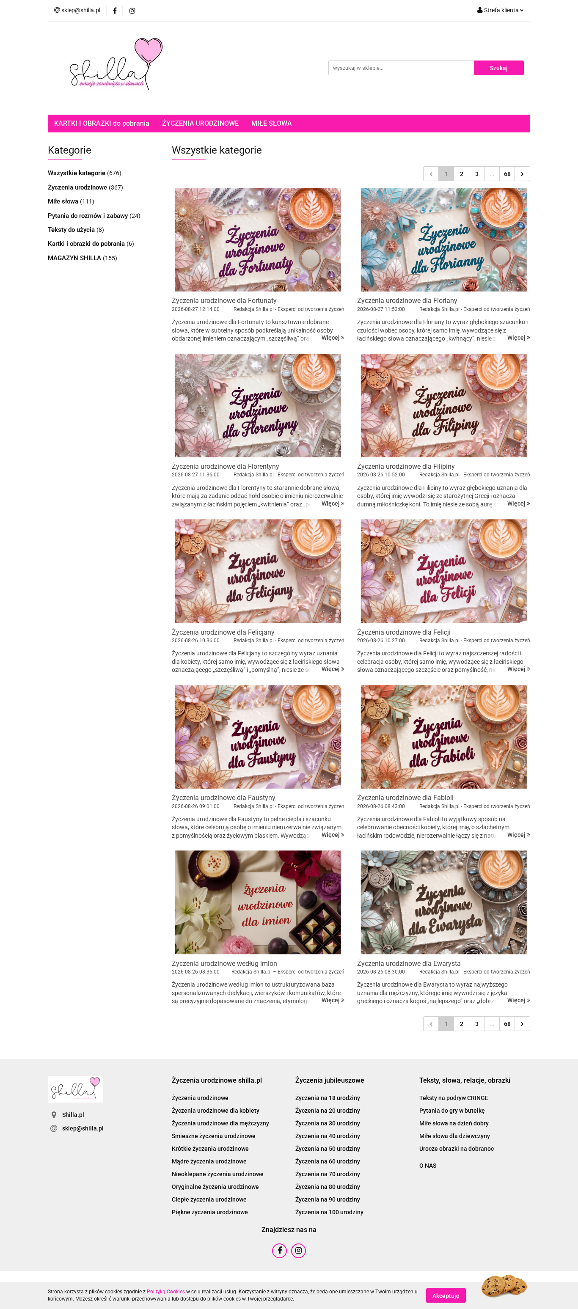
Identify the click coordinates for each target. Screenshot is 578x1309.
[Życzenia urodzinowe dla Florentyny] (258, 405)
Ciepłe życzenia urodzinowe (209, 1199)
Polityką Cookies (166, 1292)
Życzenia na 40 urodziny (327, 1136)
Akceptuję (446, 1295)
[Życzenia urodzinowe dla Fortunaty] (258, 240)
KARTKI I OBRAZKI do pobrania (101, 123)
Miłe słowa (64, 201)
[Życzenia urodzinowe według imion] (258, 902)
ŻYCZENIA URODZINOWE (200, 123)
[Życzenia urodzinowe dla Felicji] (443, 571)
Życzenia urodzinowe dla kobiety (215, 1110)
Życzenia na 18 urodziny (327, 1097)
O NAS (427, 1165)
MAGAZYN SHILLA (75, 258)
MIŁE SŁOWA (271, 123)
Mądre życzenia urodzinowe (209, 1161)
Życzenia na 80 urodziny (327, 1186)
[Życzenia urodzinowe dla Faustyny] (258, 737)
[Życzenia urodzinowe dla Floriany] (443, 240)
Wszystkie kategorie (77, 173)
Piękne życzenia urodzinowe (210, 1212)
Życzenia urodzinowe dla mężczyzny (220, 1123)
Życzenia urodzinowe (78, 187)
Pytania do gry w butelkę (452, 1110)
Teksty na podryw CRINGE (453, 1097)
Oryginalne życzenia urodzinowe (215, 1186)
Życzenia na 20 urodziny (327, 1110)
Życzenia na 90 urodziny (327, 1199)
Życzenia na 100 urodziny (329, 1212)
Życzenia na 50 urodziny (327, 1148)
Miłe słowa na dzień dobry (454, 1123)
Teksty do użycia (72, 230)
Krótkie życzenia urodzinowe (210, 1148)
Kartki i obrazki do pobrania (87, 244)
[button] (217, 1081)
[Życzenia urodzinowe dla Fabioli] (443, 737)
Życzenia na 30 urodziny (327, 1123)
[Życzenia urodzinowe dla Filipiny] (443, 405)
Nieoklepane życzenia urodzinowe (218, 1174)
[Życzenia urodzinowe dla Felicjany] (258, 571)
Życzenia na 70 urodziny (327, 1174)
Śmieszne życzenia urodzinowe (214, 1136)
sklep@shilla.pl (83, 1128)
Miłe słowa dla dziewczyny (454, 1136)
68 (507, 173)
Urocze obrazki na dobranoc (456, 1148)
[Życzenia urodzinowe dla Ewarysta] (443, 902)
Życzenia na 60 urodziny (327, 1161)
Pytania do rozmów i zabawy (88, 216)
